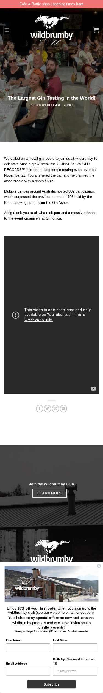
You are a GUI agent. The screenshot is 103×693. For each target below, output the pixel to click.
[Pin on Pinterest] (63, 408)
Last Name (60, 640)
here (79, 4)
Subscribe (52, 684)
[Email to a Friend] (55, 408)
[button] (6, 30)
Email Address (16, 663)
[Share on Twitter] (47, 408)
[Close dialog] (99, 566)
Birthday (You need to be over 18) (74, 661)
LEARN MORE (49, 493)
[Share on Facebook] (39, 408)
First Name (13, 640)
